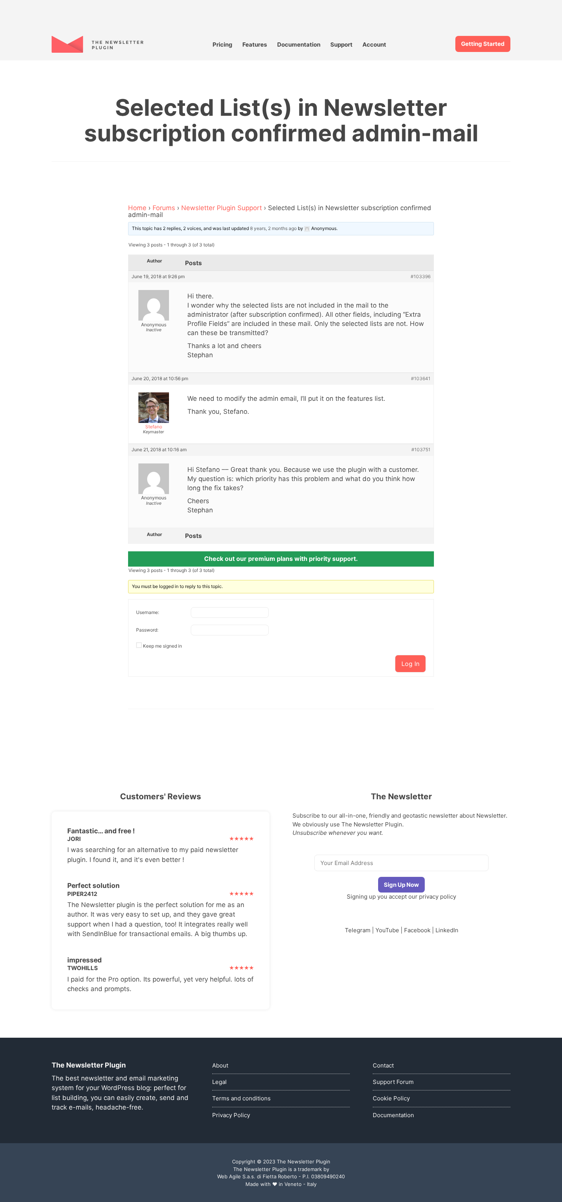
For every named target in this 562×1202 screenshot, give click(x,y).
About (220, 1065)
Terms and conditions (241, 1098)
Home (137, 208)
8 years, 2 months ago (273, 228)
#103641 (420, 378)
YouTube (387, 930)
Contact (383, 1065)
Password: (147, 630)
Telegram (357, 930)
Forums (164, 208)
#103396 (420, 276)
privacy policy (437, 896)
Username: (147, 612)
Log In (410, 663)
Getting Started (483, 43)
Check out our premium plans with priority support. (281, 558)
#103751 (420, 449)
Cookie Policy (391, 1098)
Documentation (298, 44)
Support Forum (393, 1081)
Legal (219, 1081)
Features (254, 44)
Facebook (417, 930)
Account (374, 44)
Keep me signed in (162, 646)
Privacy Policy (231, 1115)
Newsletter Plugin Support (221, 208)
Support (341, 44)
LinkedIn (446, 930)
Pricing (222, 44)
